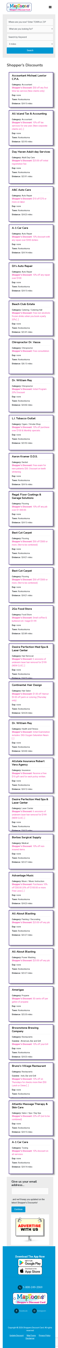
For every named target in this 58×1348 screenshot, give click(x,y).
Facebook (23, 1311)
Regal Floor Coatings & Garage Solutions (26, 496)
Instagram (41, 1311)
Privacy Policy (44, 1335)
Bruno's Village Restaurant (29, 1066)
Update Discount (17, 1335)
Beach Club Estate (23, 304)
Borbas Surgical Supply (26, 837)
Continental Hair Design (27, 685)
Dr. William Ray (22, 380)
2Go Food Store (22, 609)
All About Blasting (23, 913)
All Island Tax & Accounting (29, 113)
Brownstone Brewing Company (25, 1029)
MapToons (31, 1335)
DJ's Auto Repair (22, 266)
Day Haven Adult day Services (31, 152)
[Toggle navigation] (50, 7)
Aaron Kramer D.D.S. (24, 456)
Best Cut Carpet (22, 532)
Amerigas (18, 990)
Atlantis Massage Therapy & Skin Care (30, 1105)
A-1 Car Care (20, 228)
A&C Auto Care (21, 190)
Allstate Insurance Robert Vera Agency (28, 762)
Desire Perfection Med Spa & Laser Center (30, 648)
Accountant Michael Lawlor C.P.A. (29, 77)
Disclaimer (30, 1338)
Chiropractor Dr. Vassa (26, 342)
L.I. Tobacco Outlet (23, 418)
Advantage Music (23, 875)
